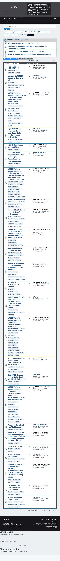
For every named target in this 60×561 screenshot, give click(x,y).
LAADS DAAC (12, 245)
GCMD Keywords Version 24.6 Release (23, 43)
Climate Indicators (13, 338)
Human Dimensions (14, 113)
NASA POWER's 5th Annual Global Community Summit (30, 54)
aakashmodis (38, 358)
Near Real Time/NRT (14, 479)
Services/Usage (43, 31)
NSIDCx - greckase (40, 424)
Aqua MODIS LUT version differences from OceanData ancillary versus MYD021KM (15, 133)
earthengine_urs (39, 152)
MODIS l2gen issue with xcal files (15, 146)
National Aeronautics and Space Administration (12, 526)
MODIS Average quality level (14, 455)
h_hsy (36, 297)
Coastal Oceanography (15, 253)
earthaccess (17, 226)
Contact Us (54, 521)
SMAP (10, 118)
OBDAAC (11, 87)
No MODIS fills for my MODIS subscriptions (16, 201)
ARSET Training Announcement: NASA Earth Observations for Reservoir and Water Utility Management (17, 98)
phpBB (42, 523)
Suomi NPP (17, 118)
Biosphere (11, 289)
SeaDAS (16, 149)
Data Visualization (13, 409)
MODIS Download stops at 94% (15, 498)
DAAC (25, 31)
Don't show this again (8, 18)
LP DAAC (11, 73)
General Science (13, 111)
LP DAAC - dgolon (40, 282)
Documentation (12, 369)
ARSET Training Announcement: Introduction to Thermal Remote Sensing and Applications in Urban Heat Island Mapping (16, 324)
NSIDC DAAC (18, 116)
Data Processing (13, 70)
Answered (7, 31)
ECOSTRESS (12, 345)
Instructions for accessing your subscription (14, 487)
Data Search (12, 204)
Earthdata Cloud (13, 85)
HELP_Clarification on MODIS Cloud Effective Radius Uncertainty (16, 361)
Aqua (21, 106)
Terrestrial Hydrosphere (15, 123)
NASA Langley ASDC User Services (14, 524)
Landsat (10, 355)
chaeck (36, 454)
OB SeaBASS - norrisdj (41, 464)
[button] (37, 61)
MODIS (18, 73)
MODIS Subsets (19, 255)
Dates (6, 34)
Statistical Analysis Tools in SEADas (15, 249)
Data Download (12, 82)
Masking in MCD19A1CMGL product (14, 285)
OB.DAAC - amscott (40, 209)
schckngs (37, 374)
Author (13, 34)
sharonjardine (38, 263)
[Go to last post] (44, 65)
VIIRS (10, 126)
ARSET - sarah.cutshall (41, 93)
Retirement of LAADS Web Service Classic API (26, 51)
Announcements (13, 106)
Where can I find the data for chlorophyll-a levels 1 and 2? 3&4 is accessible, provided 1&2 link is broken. (16, 436)
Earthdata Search (13, 277)
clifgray (36, 75)
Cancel (20, 545)
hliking (36, 497)
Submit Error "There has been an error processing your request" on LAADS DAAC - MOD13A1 (15, 233)
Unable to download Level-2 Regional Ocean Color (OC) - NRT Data (16, 266)
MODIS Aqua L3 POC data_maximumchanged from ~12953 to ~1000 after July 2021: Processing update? (16, 302)
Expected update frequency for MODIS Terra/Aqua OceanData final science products (16, 157)
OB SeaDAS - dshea (40, 145)
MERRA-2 (11, 191)
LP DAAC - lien (39, 65)
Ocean (18, 87)
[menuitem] (41, 519)
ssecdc (36, 128)
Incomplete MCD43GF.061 (13, 67)
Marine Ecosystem (13, 258)
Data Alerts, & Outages (20, 39)
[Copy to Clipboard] (0, 554)
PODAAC (11, 90)
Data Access (16, 216)
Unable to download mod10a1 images (16, 426)
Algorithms (11, 367)
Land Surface (20, 352)
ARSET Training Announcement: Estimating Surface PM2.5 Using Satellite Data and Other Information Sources (16, 174)
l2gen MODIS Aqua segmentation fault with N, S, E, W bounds (17, 377)
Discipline (17, 31)
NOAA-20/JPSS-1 (13, 221)
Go (25, 545)
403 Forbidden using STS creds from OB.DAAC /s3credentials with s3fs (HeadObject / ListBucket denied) (16, 469)
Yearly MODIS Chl (15, 446)
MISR (17, 191)
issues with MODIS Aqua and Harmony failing (15, 78)
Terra (9, 121)
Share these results (25, 58)
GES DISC (11, 108)
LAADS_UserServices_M (42, 229)
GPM (17, 108)
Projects (33, 31)
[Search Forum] (55, 26)
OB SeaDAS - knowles (41, 248)
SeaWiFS (17, 194)
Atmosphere (11, 184)
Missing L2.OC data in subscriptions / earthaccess (16, 212)
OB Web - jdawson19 (40, 199)
